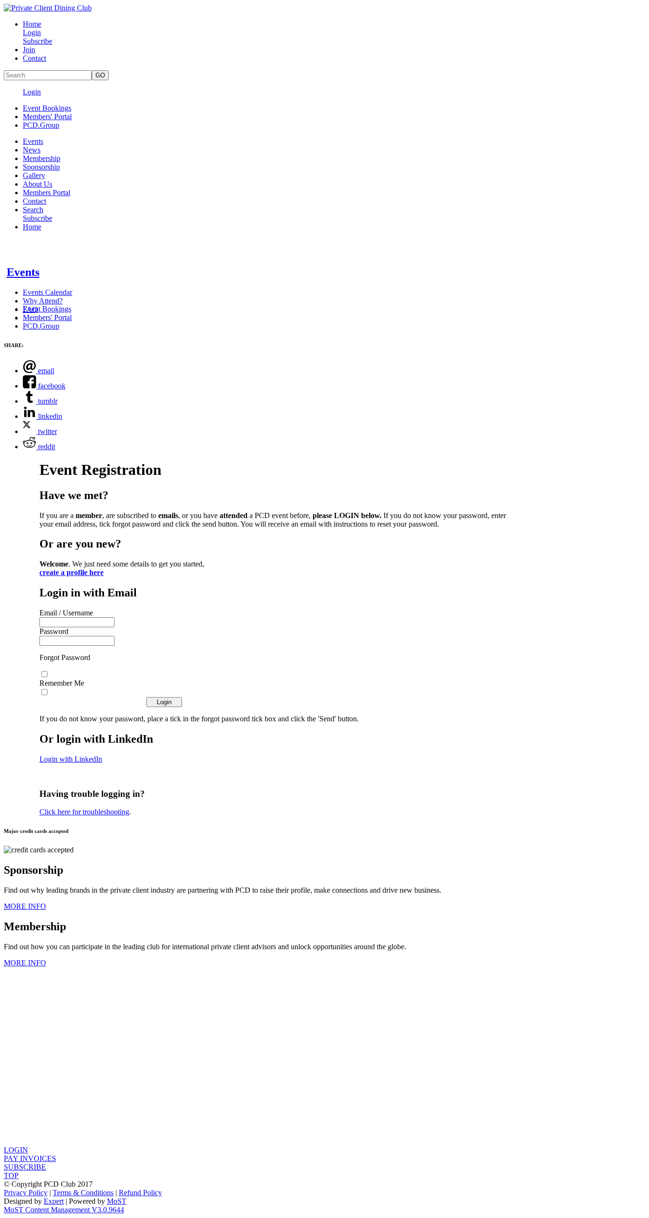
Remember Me (61, 683)
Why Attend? (43, 301)
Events (33, 141)
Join (29, 50)
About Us (37, 184)
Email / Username (66, 613)
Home (32, 24)
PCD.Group (41, 125)
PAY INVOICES (30, 1158)
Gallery (34, 175)
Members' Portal (47, 117)
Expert (54, 1201)
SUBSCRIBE (25, 1167)
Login (32, 32)
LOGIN (16, 1150)
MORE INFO (25, 906)
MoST (116, 1201)
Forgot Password (64, 657)
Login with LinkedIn (70, 759)
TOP (11, 1175)
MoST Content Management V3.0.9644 (64, 1210)
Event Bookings (47, 108)
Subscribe (37, 41)
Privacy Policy (26, 1193)
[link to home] (48, 8)
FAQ (30, 309)
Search (33, 210)
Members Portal (46, 193)
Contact (34, 58)
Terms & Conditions (83, 1193)
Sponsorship (41, 167)
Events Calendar (47, 292)
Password (53, 631)
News (31, 150)
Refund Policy (140, 1193)
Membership (41, 158)
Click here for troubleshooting (84, 812)
